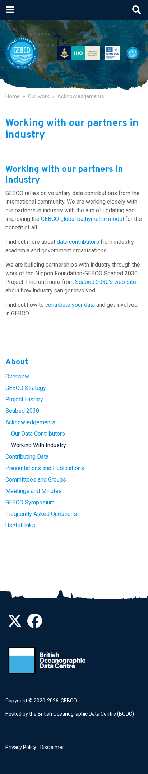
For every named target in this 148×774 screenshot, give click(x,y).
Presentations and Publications (44, 468)
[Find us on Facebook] (34, 625)
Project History (24, 399)
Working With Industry (38, 445)
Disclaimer (52, 747)
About (16, 362)
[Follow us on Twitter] (14, 625)
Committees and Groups (35, 479)
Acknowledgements (80, 96)
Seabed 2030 (22, 410)
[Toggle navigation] (10, 10)
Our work (38, 96)
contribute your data (70, 304)
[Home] (24, 53)
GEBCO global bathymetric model (82, 219)
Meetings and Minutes (33, 491)
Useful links (20, 525)
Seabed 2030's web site (105, 282)
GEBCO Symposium (30, 502)
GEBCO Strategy (25, 387)
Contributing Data (26, 456)
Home (12, 96)
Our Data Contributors (38, 433)
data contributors (78, 241)
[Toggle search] (136, 10)
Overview (17, 376)
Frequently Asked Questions (41, 514)
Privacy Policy (20, 747)
